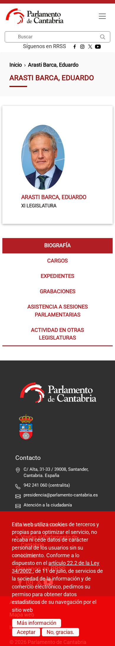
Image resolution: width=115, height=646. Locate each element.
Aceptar (26, 632)
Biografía (57, 245)
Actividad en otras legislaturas (57, 334)
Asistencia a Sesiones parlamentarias (57, 310)
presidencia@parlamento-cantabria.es (61, 495)
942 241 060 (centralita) (47, 485)
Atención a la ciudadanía (48, 505)
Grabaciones (57, 291)
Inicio (15, 65)
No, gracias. (60, 632)
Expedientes (57, 276)
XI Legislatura (38, 206)
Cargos (57, 261)
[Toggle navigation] (102, 16)
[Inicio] (37, 16)
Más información (36, 623)
